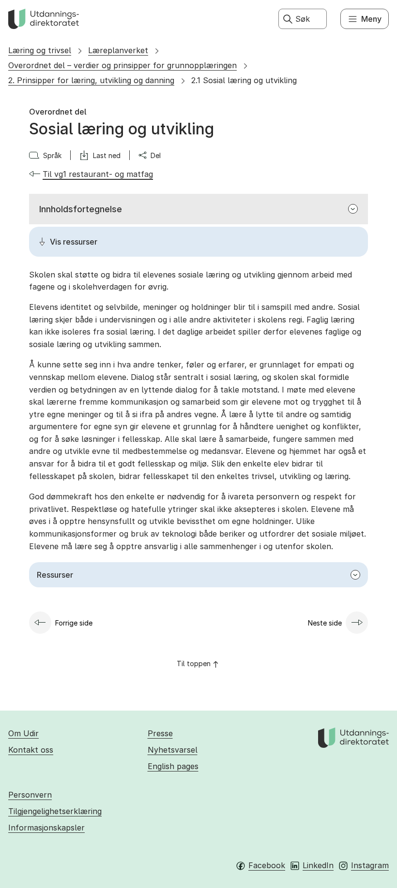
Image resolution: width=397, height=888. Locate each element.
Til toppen (194, 663)
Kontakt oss (30, 750)
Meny (371, 19)
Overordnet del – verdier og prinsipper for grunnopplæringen (122, 65)
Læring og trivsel (39, 50)
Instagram (370, 865)
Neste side (325, 623)
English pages (173, 766)
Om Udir (23, 733)
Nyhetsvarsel (173, 750)
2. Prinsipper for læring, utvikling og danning (91, 80)
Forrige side (73, 623)
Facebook (266, 865)
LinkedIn (318, 865)
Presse (160, 733)
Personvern (30, 795)
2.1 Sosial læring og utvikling (244, 80)
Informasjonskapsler (46, 827)
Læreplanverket (118, 50)
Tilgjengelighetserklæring (55, 811)
